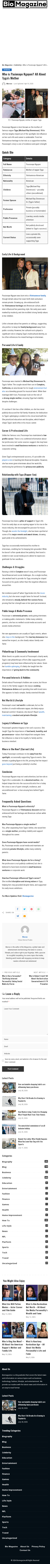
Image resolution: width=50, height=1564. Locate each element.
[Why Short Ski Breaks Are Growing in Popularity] (9, 1101)
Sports (5, 1247)
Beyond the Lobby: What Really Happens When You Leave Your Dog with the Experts (32, 1141)
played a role (7, 460)
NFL (4, 1236)
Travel (5, 1258)
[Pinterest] (31, 909)
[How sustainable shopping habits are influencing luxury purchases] (9, 1087)
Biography (7, 1161)
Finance (6, 1199)
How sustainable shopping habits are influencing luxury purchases (31, 1085)
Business (6, 1172)
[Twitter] (24, 909)
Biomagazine (28, 896)
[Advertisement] (25, 35)
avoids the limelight (19, 531)
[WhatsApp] (38, 909)
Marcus (9, 84)
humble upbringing (12, 666)
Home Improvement (12, 1215)
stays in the (10, 637)
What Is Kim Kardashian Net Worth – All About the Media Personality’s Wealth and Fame (37, 1308)
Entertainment (9, 1188)
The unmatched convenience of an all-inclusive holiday (32, 1127)
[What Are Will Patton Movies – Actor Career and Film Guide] (13, 1293)
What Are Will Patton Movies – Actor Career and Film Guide (12, 1307)
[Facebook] (17, 909)
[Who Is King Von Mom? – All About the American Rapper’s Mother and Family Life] (13, 1330)
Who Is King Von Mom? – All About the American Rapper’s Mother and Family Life (13, 1346)
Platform (6, 1242)
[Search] (45, 4)
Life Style (7, 1226)
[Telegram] (17, 916)
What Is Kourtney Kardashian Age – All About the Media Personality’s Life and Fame (36, 1347)
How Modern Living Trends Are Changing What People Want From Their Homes (32, 1113)
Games (5, 1204)
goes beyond (7, 764)
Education (7, 1183)
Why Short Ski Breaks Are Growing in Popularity (31, 1099)
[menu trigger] (5, 4)
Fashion (6, 1193)
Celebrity (7, 70)
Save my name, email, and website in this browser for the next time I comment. (26, 1060)
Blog (4, 1167)
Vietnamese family (38, 296)
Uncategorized (9, 1263)
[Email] (24, 916)
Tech (4, 1252)
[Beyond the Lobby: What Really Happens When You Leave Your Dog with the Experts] (9, 1143)
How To (6, 1220)
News (5, 1231)
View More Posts (25, 940)
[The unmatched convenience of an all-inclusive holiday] (9, 1129)
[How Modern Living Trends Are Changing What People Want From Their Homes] (9, 1115)
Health (5, 1210)
